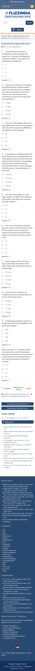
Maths (5, 538)
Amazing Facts (8, 556)
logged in (13, 418)
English (6, 548)
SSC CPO (6, 569)
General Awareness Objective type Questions (18, 587)
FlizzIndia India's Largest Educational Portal (15, 36)
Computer (7, 544)
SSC (5, 532)
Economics (7, 546)
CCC (5, 542)
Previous (7, 388)
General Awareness (10, 550)
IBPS (5, 563)
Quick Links (6, 6)
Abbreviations (8, 540)
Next (29, 388)
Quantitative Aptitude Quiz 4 (17, 404)
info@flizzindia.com (18, 2)
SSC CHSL (7, 567)
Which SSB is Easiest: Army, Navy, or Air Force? (19, 458)
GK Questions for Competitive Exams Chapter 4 (18, 612)
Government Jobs (9, 561)
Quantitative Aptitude (19, 394)
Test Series (7, 536)
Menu (19, 30)
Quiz (27, 394)
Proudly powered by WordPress (14, 666)
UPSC (5, 571)
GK (4, 530)
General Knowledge (10, 558)
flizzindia (18, 47)
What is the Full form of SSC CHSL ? (15, 598)
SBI (5, 565)
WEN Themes (20, 668)
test (29, 396)
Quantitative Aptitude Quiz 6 (17, 408)
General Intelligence (10, 552)
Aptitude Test (5, 38)
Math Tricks (7, 554)
